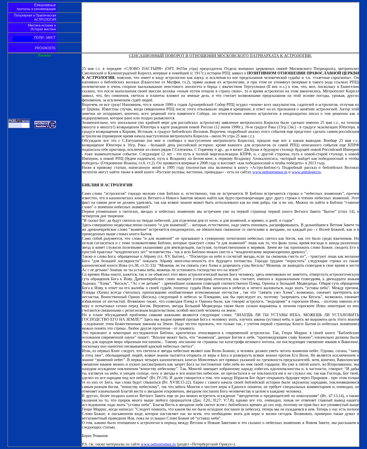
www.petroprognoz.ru (269, 172)
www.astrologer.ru (306, 172)
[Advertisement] (220, 13)
